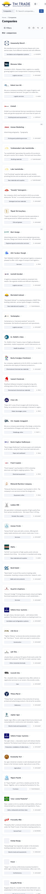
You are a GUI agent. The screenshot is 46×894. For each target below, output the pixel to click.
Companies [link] (12, 17)
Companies (7, 11)
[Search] (41, 11)
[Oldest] (33, 28)
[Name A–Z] (38, 28)
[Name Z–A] (42, 28)
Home (4, 17)
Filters (9, 28)
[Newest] (29, 28)
